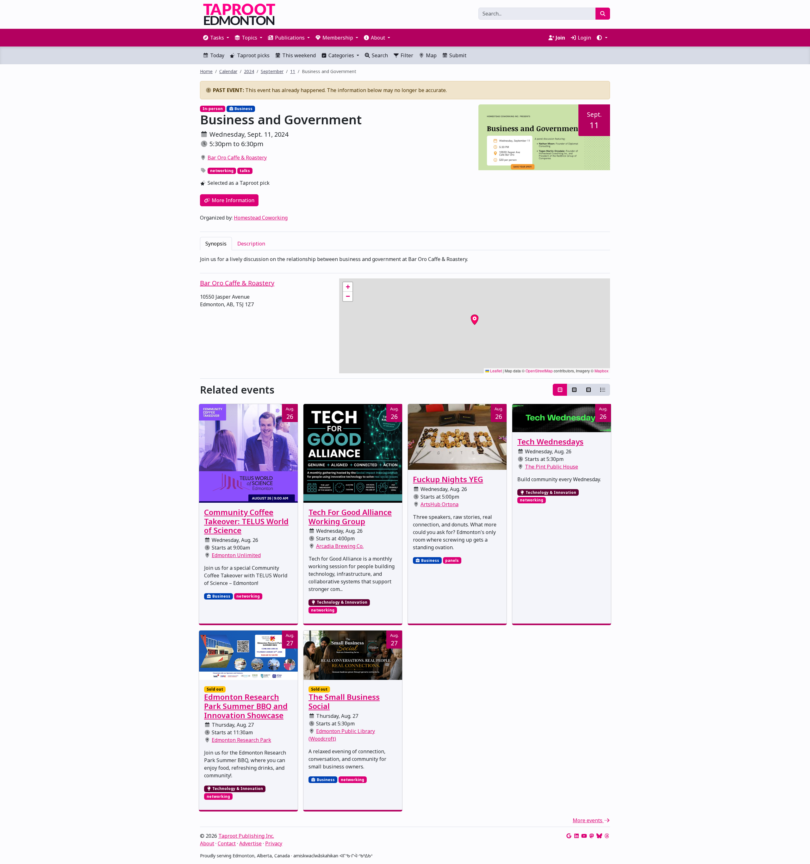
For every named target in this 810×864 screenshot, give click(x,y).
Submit (457, 55)
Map (431, 55)
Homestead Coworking (261, 217)
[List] (602, 390)
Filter (406, 55)
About (207, 843)
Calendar (228, 71)
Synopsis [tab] (216, 243)
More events (588, 820)
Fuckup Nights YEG (448, 479)
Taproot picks (253, 55)
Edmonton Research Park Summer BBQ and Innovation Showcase (246, 706)
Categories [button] (341, 55)
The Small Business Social (344, 701)
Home (206, 71)
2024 (249, 71)
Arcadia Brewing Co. (340, 546)
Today (216, 55)
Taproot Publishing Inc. (246, 835)
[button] (602, 37)
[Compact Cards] (574, 390)
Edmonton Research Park (241, 740)
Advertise (250, 843)
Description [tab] (251, 243)
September (272, 71)
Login (583, 37)
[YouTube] (584, 835)
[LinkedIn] (576, 835)
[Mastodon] (592, 835)
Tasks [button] (217, 37)
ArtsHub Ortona (439, 504)
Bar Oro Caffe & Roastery (237, 157)
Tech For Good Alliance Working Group (350, 516)
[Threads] (607, 835)
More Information (232, 200)
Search (379, 55)
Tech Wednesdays (550, 441)
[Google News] (569, 835)
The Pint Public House (551, 466)
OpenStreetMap (539, 370)
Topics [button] (249, 37)
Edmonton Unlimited (236, 555)
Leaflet (495, 370)
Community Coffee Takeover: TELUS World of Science (246, 521)
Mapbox (601, 370)
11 (292, 71)
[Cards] (560, 390)
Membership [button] (337, 37)
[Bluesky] (599, 835)
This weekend (298, 55)
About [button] (378, 37)
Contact (227, 843)
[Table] (588, 390)
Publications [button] (290, 37)
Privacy (273, 843)
